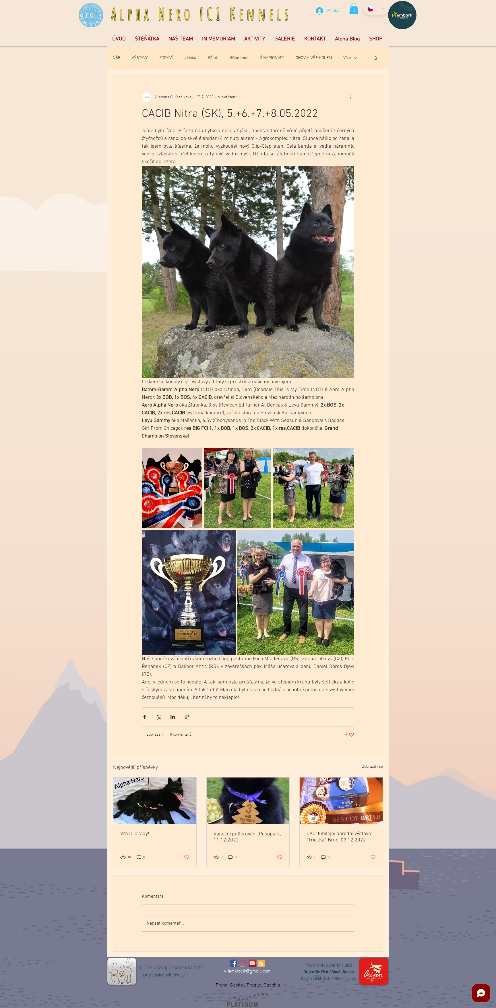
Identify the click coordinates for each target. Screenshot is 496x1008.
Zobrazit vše (372, 766)
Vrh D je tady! (134, 834)
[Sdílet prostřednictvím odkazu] (186, 717)
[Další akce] (350, 97)
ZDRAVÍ (166, 57)
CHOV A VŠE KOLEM (314, 57)
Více (347, 57)
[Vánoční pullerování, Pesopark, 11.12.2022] (248, 801)
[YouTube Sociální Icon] (252, 963)
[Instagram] (243, 963)
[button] (354, 8)
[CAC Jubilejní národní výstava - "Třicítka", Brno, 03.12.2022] (341, 801)
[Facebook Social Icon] (233, 963)
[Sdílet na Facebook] (144, 717)
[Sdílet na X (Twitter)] (158, 717)
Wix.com (180, 974)
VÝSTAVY (140, 57)
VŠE (116, 57)
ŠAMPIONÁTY (272, 57)
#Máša (190, 57)
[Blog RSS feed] (261, 964)
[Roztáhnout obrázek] (172, 488)
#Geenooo (239, 57)
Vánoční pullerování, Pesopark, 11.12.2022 (247, 837)
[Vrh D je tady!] (154, 801)
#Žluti (213, 57)
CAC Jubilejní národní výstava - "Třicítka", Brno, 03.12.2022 (340, 837)
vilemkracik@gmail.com (247, 971)
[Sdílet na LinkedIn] (172, 717)
